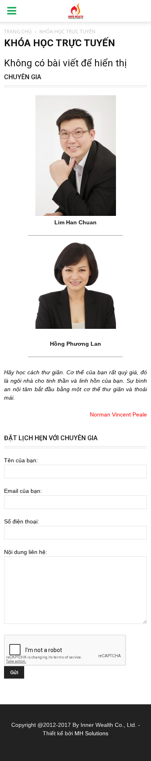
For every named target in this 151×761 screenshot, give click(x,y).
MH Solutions (91, 733)
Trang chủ (18, 31)
